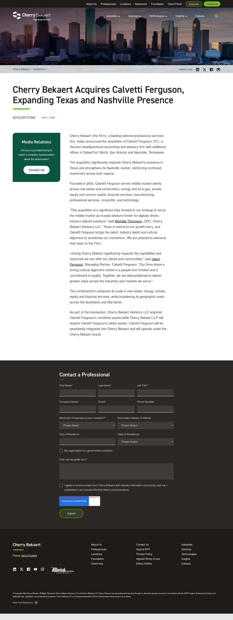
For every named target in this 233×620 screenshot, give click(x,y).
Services (186, 549)
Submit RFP (143, 549)
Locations (125, 4)
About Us (91, 4)
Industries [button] (111, 16)
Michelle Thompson (128, 221)
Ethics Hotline (144, 563)
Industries (186, 544)
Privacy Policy (144, 554)
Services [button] (133, 16)
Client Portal (175, 4)
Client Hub (97, 563)
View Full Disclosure (23, 602)
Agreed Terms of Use (148, 559)
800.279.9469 (29, 555)
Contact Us (212, 4)
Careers (199, 16)
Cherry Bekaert (21, 69)
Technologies (189, 554)
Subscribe (194, 4)
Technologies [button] (156, 16)
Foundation (157, 4)
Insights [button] (179, 16)
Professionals (108, 4)
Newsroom (141, 4)
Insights (185, 559)
